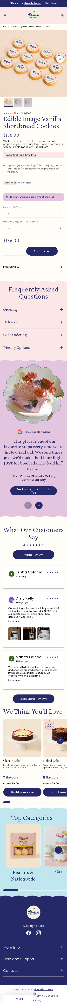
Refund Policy (33, 1000)
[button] (4, 15)
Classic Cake (11, 760)
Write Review (33, 555)
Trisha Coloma (29, 572)
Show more (14, 621)
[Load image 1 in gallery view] (8, 102)
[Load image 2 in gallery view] (18, 102)
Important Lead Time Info (21, 155)
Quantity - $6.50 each (13, 207)
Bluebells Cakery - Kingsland (17, 113)
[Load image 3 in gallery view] (27, 102)
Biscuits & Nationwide (23, 875)
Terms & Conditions (47, 995)
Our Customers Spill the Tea (33, 491)
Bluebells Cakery (43, 989)
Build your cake (22, 792)
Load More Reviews (33, 699)
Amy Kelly (25, 598)
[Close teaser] (34, 994)
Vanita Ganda (29, 657)
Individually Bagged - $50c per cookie (20, 221)
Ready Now (32, 3)
